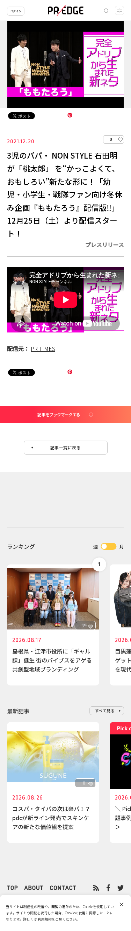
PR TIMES (43, 348)
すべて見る (105, 710)
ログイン (15, 11)
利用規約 (45, 919)
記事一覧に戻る (65, 447)
